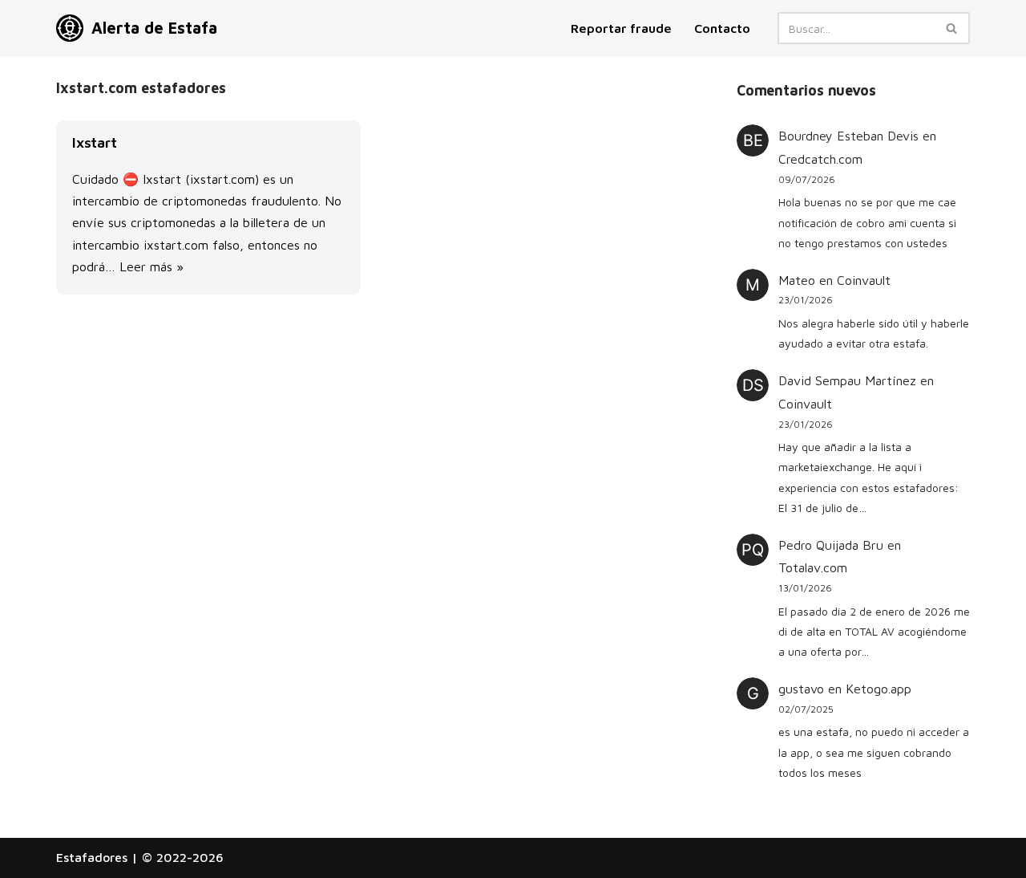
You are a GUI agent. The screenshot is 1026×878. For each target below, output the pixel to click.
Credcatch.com (820, 159)
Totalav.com (812, 567)
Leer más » (151, 266)
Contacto (722, 28)
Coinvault (864, 280)
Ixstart (94, 142)
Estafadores (91, 857)
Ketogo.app (878, 688)
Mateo (796, 280)
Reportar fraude (621, 28)
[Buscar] (952, 28)
